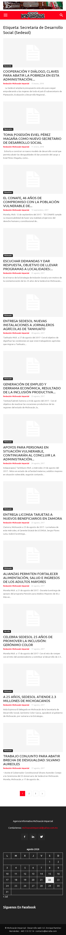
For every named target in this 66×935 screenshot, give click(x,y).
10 (7, 874)
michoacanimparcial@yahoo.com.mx (40, 828)
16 (58, 874)
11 (16, 874)
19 (25, 880)
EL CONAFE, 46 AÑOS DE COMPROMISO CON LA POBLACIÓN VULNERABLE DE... (31, 202)
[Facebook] (24, 837)
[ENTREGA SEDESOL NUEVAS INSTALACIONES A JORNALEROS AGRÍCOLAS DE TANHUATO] (33, 302)
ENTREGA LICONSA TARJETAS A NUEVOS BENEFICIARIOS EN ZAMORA (32, 516)
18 (16, 880)
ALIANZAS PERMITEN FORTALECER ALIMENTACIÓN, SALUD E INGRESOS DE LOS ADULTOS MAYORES (31, 578)
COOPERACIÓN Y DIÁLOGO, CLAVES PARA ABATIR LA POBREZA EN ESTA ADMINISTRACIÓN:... (31, 75)
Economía (7, 66)
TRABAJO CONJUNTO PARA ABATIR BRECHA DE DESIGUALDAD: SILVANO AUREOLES (31, 760)
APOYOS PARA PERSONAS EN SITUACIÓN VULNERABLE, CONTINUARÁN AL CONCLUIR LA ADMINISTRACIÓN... (29, 453)
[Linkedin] (33, 837)
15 (49, 874)
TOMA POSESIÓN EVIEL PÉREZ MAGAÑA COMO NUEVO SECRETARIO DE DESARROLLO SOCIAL (32, 138)
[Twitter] (41, 837)
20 (33, 880)
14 (41, 874)
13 (33, 874)
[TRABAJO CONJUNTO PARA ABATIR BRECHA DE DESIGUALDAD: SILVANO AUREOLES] (33, 737)
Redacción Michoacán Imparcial (16, 83)
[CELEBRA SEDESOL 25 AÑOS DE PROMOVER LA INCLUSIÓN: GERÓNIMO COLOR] (33, 618)
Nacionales (8, 129)
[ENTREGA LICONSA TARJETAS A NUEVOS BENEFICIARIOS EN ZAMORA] (33, 495)
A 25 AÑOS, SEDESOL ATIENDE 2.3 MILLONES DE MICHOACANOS (29, 699)
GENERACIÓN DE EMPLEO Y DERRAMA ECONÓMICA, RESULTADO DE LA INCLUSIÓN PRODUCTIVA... (32, 388)
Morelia (7, 631)
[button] (61, 15)
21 (41, 880)
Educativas (8, 192)
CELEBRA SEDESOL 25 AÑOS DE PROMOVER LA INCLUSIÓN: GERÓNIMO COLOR (28, 641)
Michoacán (8, 255)
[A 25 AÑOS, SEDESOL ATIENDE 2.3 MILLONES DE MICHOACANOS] (33, 678)
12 (25, 874)
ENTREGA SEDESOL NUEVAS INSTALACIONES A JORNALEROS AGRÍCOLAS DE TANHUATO (28, 325)
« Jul (5, 896)
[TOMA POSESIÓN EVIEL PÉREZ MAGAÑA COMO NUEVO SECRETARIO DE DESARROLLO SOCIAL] (33, 116)
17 (7, 880)
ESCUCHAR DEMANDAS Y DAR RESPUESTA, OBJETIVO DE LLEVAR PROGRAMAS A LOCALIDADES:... (30, 265)
